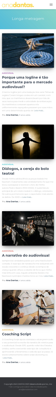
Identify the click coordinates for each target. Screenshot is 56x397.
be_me (49, 384)
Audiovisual (8, 73)
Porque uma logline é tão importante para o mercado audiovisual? (27, 82)
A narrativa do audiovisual (25, 255)
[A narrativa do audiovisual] (28, 228)
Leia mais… (39, 110)
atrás (24, 115)
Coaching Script (16, 334)
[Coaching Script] (28, 307)
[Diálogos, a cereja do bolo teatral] (28, 142)
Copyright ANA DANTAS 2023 (16, 384)
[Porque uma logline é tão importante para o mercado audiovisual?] (28, 50)
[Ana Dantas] (19, 4)
